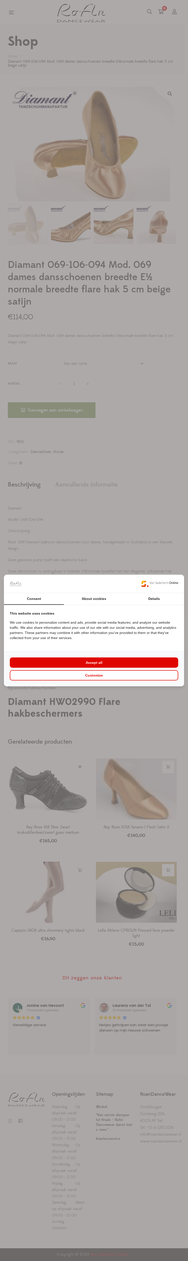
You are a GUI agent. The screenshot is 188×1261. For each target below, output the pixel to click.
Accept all (94, 663)
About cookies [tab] (94, 599)
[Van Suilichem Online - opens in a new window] (159, 584)
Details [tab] (154, 599)
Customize (94, 675)
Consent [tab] (34, 599)
